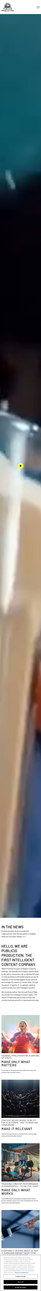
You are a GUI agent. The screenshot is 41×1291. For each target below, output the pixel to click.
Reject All (20, 1282)
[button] (38, 7)
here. (24, 936)
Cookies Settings (20, 1276)
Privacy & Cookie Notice (21, 1272)
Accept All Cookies (20, 1287)
